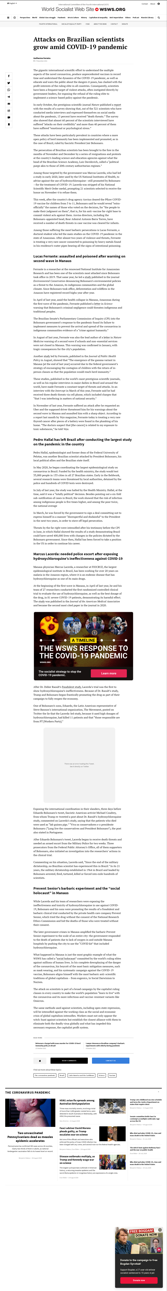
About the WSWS (100, 24)
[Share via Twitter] (8, 83)
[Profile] (159, 4)
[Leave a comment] (8, 117)
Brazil (62, 1075)
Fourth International (48, 24)
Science (102, 1075)
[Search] (159, 19)
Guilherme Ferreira (41, 58)
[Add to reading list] (8, 124)
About (152, 4)
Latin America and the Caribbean (81, 1075)
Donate (125, 24)
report (117, 104)
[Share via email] (8, 103)
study (88, 277)
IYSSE (88, 24)
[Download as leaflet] (8, 110)
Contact (145, 4)
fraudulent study (71, 687)
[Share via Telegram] (8, 96)
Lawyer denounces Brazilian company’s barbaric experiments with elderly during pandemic (105, 1044)
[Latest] (14, 19)
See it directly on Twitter (79, 766)
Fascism (112, 1075)
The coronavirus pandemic (45, 1075)
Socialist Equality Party (71, 24)
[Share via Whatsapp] (8, 89)
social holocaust (66, 958)
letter (97, 303)
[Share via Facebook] (8, 76)
